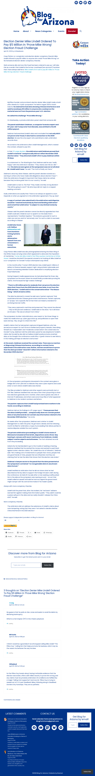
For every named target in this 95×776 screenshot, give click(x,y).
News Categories (43, 31)
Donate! (72, 31)
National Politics (22, 579)
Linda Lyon (11, 719)
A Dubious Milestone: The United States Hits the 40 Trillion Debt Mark (17, 754)
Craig (11, 603)
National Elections (11, 579)
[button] (80, 31)
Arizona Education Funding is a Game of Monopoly (17, 736)
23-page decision (19, 151)
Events (61, 31)
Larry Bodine (11, 751)
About (26, 31)
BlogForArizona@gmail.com (47, 721)
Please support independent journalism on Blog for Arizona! (24, 517)
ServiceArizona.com (81, 94)
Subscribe (47, 565)
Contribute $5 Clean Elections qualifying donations (80, 138)
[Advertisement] (32, 88)
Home (16, 31)
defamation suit (14, 229)
